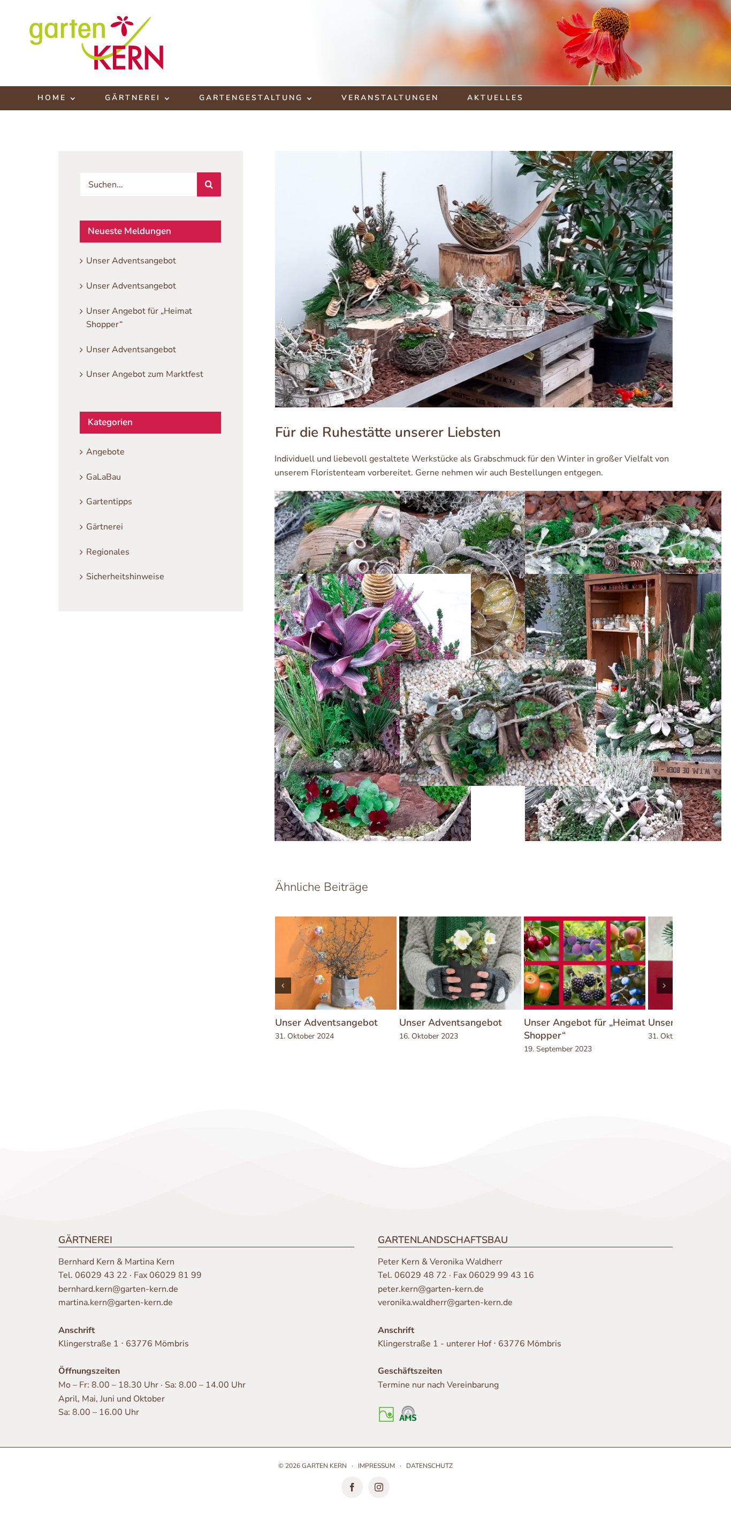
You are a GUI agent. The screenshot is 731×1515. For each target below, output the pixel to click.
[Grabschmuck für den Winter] (373, 497)
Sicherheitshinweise (125, 576)
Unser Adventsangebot (326, 1028)
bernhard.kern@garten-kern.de (118, 1296)
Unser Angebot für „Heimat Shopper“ (602, 1035)
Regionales (108, 552)
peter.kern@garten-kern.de (431, 1296)
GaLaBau (103, 477)
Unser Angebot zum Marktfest (144, 374)
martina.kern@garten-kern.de (115, 1309)
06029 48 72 (420, 1282)
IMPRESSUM (376, 1472)
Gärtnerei (104, 527)
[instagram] (379, 1494)
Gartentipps (109, 501)
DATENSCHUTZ (429, 1472)
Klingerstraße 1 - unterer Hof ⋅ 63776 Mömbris (469, 1351)
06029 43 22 (101, 1282)
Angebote (105, 452)
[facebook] (352, 1494)
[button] (283, 989)
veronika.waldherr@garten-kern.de (445, 1309)
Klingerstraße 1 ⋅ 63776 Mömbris (123, 1351)
